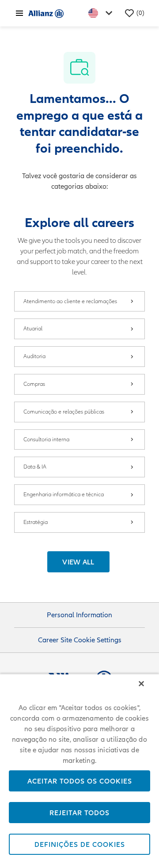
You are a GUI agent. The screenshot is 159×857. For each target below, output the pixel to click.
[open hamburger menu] (19, 13)
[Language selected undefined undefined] (102, 13)
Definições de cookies (79, 844)
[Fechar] (141, 683)
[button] (78, 561)
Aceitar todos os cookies (79, 781)
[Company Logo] (46, 13)
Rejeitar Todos (79, 813)
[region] (79, 765)
